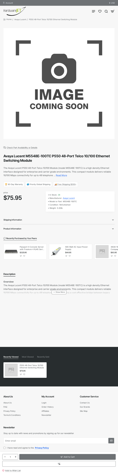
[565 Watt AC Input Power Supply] (56, 251)
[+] (15, 457)
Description (9, 274)
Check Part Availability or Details (22, 147)
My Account (48, 396)
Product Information (12, 228)
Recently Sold (43, 357)
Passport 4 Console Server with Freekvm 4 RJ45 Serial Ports (32, 248)
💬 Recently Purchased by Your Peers (20, 238)
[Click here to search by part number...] (106, 11)
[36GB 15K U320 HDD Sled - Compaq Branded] (102, 251)
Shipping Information (12, 220)
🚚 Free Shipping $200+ (65, 184)
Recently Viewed (10, 357)
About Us (8, 396)
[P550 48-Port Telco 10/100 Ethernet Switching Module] (11, 370)
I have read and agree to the (27, 448)
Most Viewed (28, 357)
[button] (67, 457)
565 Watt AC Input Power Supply (76, 248)
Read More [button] (61, 175)
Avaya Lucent (20, 19)
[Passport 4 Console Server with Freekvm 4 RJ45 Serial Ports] (11, 251)
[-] (4, 457)
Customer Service (89, 396)
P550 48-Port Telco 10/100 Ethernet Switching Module (32, 366)
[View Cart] (112, 11)
